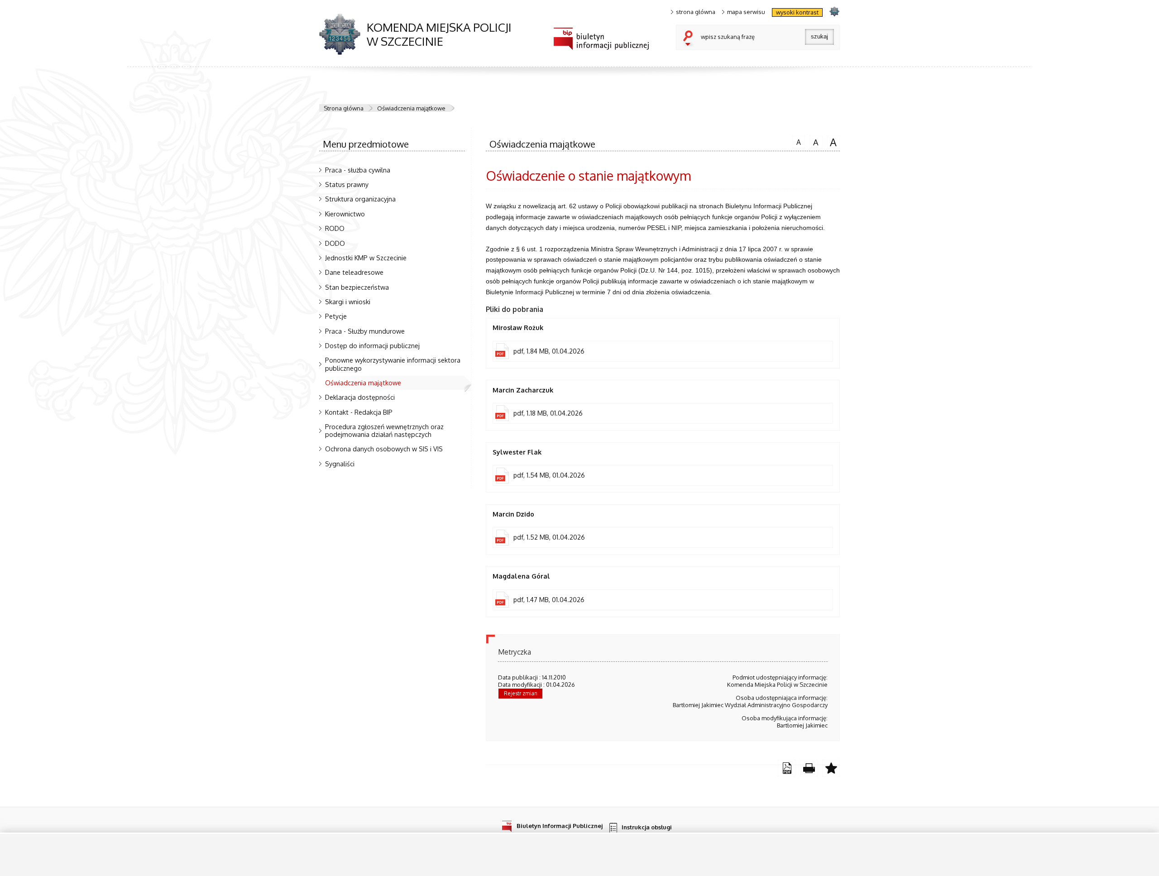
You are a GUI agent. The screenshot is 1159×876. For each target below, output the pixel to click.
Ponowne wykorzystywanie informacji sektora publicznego (392, 364)
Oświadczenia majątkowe (411, 108)
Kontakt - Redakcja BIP (359, 412)
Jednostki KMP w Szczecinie (366, 258)
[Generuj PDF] (786, 768)
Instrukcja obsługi (647, 827)
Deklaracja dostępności (360, 397)
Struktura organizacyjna (360, 199)
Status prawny (347, 184)
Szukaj (690, 39)
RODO (335, 228)
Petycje (336, 316)
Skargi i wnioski (347, 301)
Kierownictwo (345, 214)
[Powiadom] (831, 768)
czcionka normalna (796, 140)
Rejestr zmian (520, 693)
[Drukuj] (809, 768)
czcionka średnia (814, 141)
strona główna (695, 12)
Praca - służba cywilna (357, 170)
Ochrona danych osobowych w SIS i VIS (384, 449)
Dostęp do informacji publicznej (372, 345)
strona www (834, 11)
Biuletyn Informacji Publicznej (560, 825)
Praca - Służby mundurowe (365, 331)
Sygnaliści (339, 464)
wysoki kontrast (797, 12)
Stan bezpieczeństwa (357, 287)
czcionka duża (832, 141)
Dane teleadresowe (354, 272)
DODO (335, 243)
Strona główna (344, 108)
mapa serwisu (746, 12)
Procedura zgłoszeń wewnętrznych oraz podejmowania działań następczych (384, 430)
